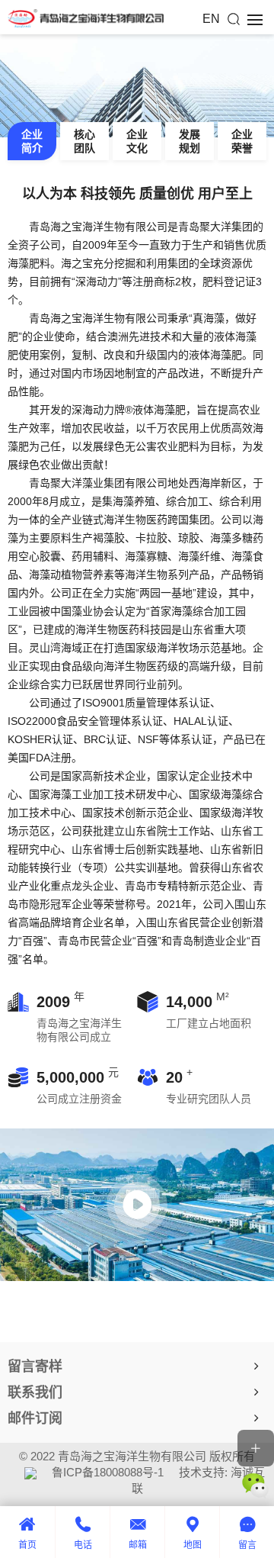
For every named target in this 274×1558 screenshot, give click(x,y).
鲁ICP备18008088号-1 (108, 1472)
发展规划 (189, 141)
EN (211, 18)
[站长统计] (30, 1472)
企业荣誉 (242, 141)
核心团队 (84, 141)
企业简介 (32, 141)
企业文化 (137, 141)
